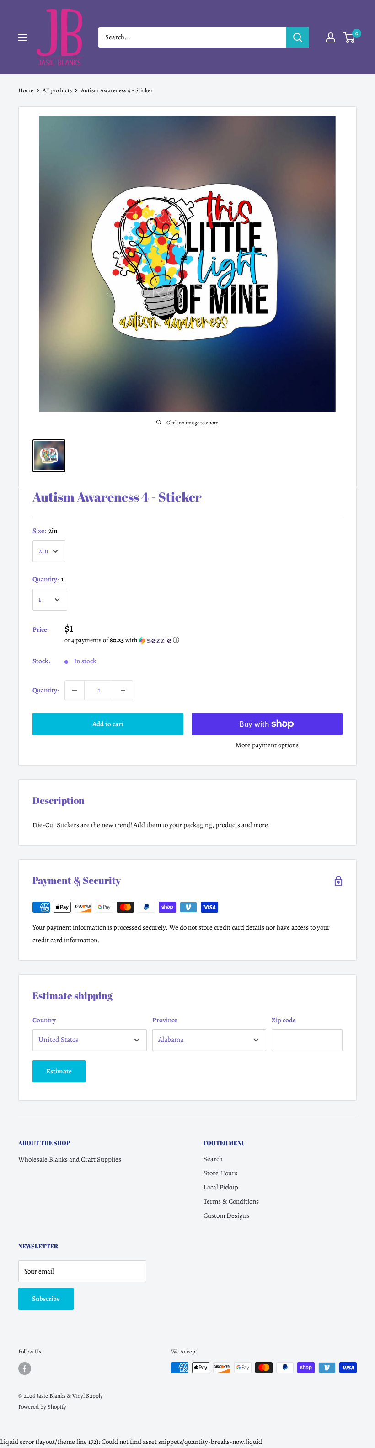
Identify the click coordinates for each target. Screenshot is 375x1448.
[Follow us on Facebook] (24, 1368)
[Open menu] (22, 37)
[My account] (330, 37)
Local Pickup (221, 1187)
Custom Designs (226, 1215)
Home (25, 90)
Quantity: (48, 579)
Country (44, 1020)
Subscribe (46, 1298)
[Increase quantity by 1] (123, 690)
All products (57, 90)
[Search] (297, 37)
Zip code (284, 1020)
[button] (203, 640)
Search (213, 1158)
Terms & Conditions (231, 1201)
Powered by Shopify (42, 1407)
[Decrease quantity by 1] (74, 690)
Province (164, 1020)
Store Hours (220, 1173)
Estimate (59, 1071)
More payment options (267, 745)
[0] (349, 37)
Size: (44, 530)
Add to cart (107, 724)
